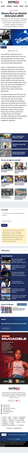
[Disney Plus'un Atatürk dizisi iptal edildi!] (14, 37)
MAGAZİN (4, 422)
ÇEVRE (4, 418)
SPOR (23, 422)
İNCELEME (11, 420)
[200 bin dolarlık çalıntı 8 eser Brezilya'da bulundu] (7, 179)
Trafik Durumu (6, 406)
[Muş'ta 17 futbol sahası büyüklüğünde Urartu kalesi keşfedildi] (21, 192)
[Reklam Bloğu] (14, 358)
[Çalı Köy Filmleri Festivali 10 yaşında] (7, 192)
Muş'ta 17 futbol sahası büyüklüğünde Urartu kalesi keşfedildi (20, 198)
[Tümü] (26, 250)
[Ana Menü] (1, 2)
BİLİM (9, 417)
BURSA (3, 6)
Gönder (4, 225)
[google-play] (17, 428)
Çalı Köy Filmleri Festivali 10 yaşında (6, 197)
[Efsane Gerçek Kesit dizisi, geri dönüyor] (21, 179)
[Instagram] (14, 401)
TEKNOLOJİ (5, 423)
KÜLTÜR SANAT (14, 10)
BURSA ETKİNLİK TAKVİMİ (8, 425)
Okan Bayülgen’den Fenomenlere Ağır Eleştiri (19, 171)
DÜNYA (10, 418)
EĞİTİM (15, 418)
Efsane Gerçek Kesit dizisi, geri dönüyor (20, 184)
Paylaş (4, 47)
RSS (4, 434)
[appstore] (9, 428)
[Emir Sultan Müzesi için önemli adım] (7, 166)
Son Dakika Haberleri (8, 411)
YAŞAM (21, 6)
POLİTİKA (11, 422)
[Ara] (25, 2)
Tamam (3, 446)
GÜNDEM (9, 6)
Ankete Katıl (5, 328)
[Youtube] (17, 401)
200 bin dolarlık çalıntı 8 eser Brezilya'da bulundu (7, 185)
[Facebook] (9, 401)
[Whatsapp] (19, 401)
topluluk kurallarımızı (15, 230)
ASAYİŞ (15, 6)
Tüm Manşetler (6, 410)
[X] (11, 401)
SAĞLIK (18, 422)
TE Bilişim (17, 439)
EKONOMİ (22, 418)
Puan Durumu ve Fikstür (9, 408)
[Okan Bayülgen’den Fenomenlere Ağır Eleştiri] (21, 166)
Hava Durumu (6, 405)
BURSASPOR (22, 417)
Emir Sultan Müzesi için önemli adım (7, 171)
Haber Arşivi (6, 413)
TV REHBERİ (20, 425)
